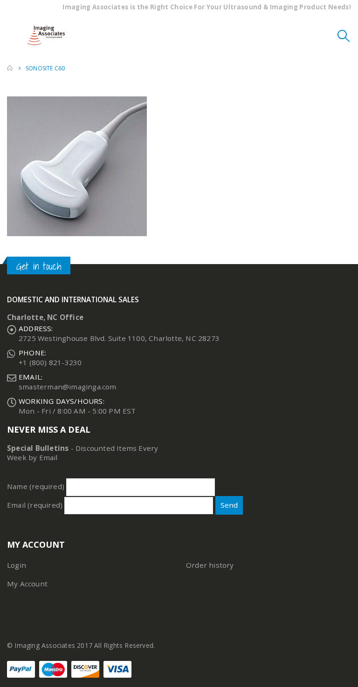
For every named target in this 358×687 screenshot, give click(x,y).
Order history (210, 565)
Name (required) (36, 486)
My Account (27, 583)
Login (16, 565)
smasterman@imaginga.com (68, 386)
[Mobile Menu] (14, 35)
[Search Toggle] (344, 35)
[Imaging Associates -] (48, 35)
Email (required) (35, 505)
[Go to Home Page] (10, 68)
